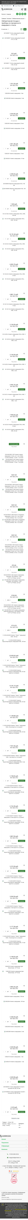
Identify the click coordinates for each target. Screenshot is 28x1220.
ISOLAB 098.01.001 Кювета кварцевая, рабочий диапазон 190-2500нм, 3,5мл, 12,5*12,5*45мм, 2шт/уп (14, 606)
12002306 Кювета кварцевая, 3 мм (14, 93)
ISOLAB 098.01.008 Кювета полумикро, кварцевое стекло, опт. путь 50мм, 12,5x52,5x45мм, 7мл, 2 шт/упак (14, 516)
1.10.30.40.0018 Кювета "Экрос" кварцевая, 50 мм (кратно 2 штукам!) (14, 786)
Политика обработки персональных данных (12, 1199)
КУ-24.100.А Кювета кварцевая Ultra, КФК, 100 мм (14, 214)
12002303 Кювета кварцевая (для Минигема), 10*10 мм (14, 967)
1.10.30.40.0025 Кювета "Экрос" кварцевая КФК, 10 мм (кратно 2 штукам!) (14, 937)
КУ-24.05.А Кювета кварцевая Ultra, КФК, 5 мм (14, 334)
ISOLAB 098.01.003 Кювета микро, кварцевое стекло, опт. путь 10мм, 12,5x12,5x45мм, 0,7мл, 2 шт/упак (14, 546)
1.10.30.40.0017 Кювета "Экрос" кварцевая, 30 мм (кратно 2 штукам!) (14, 816)
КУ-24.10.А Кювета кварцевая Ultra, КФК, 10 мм (14, 304)
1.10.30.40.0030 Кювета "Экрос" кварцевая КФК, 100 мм (14, 635)
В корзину (21, 58)
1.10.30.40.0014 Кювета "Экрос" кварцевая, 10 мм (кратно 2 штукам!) (14, 876)
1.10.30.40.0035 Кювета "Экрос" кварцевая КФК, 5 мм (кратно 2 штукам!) (14, 756)
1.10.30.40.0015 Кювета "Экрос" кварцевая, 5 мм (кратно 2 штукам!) (14, 906)
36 (19, 1127)
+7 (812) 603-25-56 (7, 5)
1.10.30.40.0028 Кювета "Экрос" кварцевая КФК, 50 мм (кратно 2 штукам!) (14, 666)
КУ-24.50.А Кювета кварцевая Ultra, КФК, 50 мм (14, 425)
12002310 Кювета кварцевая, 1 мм (14, 1056)
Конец (8, 1125)
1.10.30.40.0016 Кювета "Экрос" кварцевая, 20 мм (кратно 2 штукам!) (14, 846)
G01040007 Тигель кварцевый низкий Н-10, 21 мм (14, 33)
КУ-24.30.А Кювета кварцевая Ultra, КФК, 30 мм (14, 244)
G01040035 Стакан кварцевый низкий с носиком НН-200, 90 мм (14, 1087)
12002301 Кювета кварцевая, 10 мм (14, 153)
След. (3, 1125)
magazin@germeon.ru (19, 5)
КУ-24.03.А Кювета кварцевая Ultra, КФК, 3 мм (14, 365)
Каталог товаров (6, 14)
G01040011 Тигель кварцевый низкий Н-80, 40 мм (14, 63)
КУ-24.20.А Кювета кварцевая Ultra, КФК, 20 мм (14, 274)
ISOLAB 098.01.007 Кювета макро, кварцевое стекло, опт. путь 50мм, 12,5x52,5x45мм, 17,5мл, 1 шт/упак (14, 456)
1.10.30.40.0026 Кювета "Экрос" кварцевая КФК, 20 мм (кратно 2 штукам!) (14, 726)
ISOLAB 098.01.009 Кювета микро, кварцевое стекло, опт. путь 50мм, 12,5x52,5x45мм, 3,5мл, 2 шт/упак (14, 486)
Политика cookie (5, 1197)
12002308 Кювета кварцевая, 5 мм (14, 1026)
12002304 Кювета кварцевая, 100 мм (14, 996)
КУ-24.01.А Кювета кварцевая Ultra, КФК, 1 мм (14, 395)
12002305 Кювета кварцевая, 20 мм (14, 123)
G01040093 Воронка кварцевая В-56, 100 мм (14, 184)
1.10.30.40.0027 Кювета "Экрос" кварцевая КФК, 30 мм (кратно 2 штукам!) (14, 696)
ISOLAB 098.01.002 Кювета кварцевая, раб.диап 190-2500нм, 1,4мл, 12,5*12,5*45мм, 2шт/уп (14, 576)
